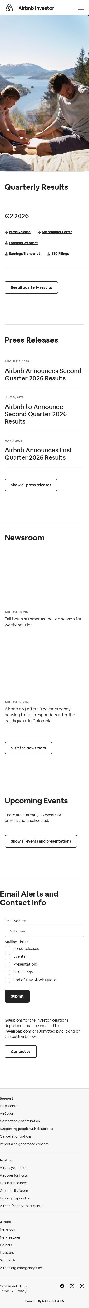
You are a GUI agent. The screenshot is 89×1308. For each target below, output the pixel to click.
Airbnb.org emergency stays (21, 1268)
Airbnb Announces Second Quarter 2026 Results (43, 374)
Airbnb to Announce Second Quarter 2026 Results (36, 414)
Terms (4, 1291)
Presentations (26, 964)
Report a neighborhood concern (24, 1144)
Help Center (9, 1106)
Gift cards (7, 1260)
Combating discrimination (20, 1121)
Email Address (15, 921)
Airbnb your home (13, 1168)
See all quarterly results (31, 287)
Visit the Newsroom (28, 748)
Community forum (14, 1190)
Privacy (20, 1291)
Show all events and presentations (41, 841)
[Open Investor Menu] (81, 8)
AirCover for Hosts (14, 1175)
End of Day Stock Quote (35, 979)
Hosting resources (13, 1183)
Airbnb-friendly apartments (21, 1206)
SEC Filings (23, 972)
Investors (7, 1252)
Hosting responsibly (15, 1198)
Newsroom (8, 1229)
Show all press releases (31, 485)
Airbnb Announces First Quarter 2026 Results (38, 454)
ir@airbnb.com (18, 1031)
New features (10, 1237)
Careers (6, 1245)
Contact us (21, 1051)
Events (19, 956)
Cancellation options (15, 1136)
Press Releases (26, 948)
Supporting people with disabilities (26, 1129)
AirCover (6, 1113)
